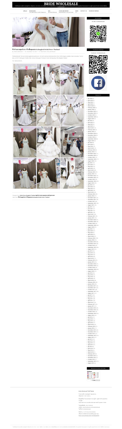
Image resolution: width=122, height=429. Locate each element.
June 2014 (90, 348)
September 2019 (92, 247)
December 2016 (92, 308)
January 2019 (91, 262)
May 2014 (90, 350)
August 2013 (91, 363)
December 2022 (92, 175)
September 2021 (92, 203)
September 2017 (92, 291)
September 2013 (92, 361)
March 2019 (91, 258)
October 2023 (91, 157)
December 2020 (92, 219)
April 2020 (90, 234)
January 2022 (91, 196)
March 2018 (91, 280)
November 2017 (92, 287)
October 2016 (91, 311)
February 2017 (91, 304)
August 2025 (91, 118)
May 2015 (90, 342)
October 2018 (91, 267)
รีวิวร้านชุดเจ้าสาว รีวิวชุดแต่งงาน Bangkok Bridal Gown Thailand (33, 197)
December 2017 (92, 286)
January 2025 (91, 131)
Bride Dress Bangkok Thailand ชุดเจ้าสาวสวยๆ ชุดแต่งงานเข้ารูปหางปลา (37, 195)
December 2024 (92, 133)
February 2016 (91, 326)
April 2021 (90, 212)
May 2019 (90, 254)
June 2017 (90, 297)
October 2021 (91, 201)
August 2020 (91, 227)
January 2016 (91, 328)
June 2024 (90, 144)
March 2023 (91, 170)
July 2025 (90, 120)
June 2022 (90, 186)
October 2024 (91, 137)
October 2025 (91, 115)
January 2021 (91, 218)
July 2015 (90, 339)
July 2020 (90, 229)
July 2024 (90, 142)
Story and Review (51, 51)
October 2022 (91, 179)
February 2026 (91, 107)
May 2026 (90, 102)
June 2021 (90, 208)
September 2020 (92, 225)
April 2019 (90, 256)
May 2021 (90, 210)
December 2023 (92, 153)
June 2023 (90, 164)
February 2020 (91, 238)
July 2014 (90, 346)
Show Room (43, 51)
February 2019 (91, 260)
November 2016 (92, 309)
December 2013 (92, 355)
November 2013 (92, 357)
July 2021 (90, 207)
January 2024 (91, 151)
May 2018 (90, 276)
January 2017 (91, 306)
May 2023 (90, 166)
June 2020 (90, 230)
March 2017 (91, 302)
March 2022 (91, 192)
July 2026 (90, 98)
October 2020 (91, 223)
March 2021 (91, 214)
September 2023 (92, 159)
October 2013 (91, 359)
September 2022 (92, 181)
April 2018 (90, 278)
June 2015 (90, 341)
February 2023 (91, 172)
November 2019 (92, 243)
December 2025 (92, 111)
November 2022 (92, 177)
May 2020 (90, 232)
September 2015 (92, 335)
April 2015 (90, 344)
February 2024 (91, 150)
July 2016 (90, 317)
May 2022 (90, 188)
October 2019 (91, 245)
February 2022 (91, 194)
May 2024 (90, 146)
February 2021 (91, 216)
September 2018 (92, 269)
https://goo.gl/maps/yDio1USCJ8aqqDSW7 (89, 415)
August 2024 (91, 140)
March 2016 (91, 324)
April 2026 (90, 104)
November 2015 (92, 331)
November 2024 (92, 135)
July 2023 (90, 162)
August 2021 (91, 205)
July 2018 (90, 273)
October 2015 (91, 333)
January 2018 (91, 284)
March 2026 (91, 105)
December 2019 (92, 241)
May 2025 (90, 124)
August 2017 (91, 293)
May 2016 (90, 320)
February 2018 (91, 282)
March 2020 (91, 236)
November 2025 (92, 113)
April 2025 (90, 126)
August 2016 (91, 315)
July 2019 (90, 251)
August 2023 (91, 161)
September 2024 (92, 139)
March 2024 (91, 148)
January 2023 (91, 173)
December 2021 (92, 197)
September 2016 (92, 313)
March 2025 (91, 128)
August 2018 (91, 271)
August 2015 (91, 337)
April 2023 (90, 168)
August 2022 (91, 183)
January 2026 (91, 109)
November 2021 (92, 199)
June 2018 (90, 275)
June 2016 (90, 319)
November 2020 (92, 221)
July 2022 (90, 184)
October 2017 (91, 289)
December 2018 (92, 263)
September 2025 (92, 117)
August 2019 (91, 249)
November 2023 (92, 155)
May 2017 (90, 298)
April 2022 (90, 190)
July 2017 (90, 295)
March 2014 (91, 352)
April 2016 (90, 322)
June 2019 (90, 252)
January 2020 (91, 240)
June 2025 (90, 122)
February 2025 (91, 129)
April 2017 (90, 300)
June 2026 (90, 100)
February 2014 (91, 354)
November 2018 (92, 265)
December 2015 (92, 330)
